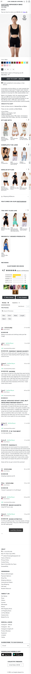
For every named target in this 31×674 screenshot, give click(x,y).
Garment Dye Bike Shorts (14, 188)
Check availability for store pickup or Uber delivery (14, 83)
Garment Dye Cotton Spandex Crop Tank (5, 139)
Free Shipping (5, 584)
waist (15, 315)
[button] (1, 1)
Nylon (25, 106)
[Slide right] (17, 55)
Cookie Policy (5, 562)
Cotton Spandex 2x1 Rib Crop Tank (24, 139)
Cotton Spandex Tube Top (14, 139)
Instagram (21, 201)
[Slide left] (14, 55)
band (4, 319)
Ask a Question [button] (23, 297)
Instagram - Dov (5, 626)
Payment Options (6, 576)
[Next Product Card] (29, 120)
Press (2, 598)
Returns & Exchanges (7, 574)
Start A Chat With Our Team (8, 564)
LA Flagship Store (6, 610)
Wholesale (4, 604)
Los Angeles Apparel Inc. (17, 672)
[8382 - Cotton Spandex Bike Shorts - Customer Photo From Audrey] (18, 287)
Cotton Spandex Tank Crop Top (14, 164)
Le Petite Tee (23, 163)
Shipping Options (6, 580)
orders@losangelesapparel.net (11, 556)
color (9, 315)
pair (10, 319)
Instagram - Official (6, 624)
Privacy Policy (5, 560)
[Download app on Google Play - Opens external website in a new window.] (18, 655)
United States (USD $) (14, 665)
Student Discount (6, 588)
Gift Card (3, 586)
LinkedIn (3, 635)
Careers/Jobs (4, 615)
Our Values (4, 596)
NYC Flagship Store (6, 608)
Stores (3, 606)
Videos (3, 600)
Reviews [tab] (4, 302)
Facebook (4, 633)
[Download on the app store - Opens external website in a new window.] (6, 655)
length (22, 315)
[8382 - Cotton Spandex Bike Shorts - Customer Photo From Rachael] (15, 292)
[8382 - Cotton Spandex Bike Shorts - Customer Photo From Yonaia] (6, 287)
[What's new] (26, 1)
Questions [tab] (15, 302)
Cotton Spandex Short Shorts (23, 188)
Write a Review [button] (9, 297)
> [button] (16, 530)
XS (2, 69)
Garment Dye (18, 106)
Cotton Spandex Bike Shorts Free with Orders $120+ (15, 230)
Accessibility (4, 566)
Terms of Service (5, 558)
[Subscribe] (28, 645)
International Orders (6, 582)
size (4, 315)
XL (14, 69)
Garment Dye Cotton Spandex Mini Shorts (5, 189)
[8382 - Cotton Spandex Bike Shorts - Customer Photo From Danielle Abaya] (12, 287)
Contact (3, 602)
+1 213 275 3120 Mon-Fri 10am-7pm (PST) (8, 552)
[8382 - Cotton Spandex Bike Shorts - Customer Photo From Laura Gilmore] (24, 287)
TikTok (3, 637)
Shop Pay (4, 578)
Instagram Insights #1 (7, 629)
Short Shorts (18, 109)
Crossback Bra (4, 163)
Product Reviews (6, 631)
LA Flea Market (5, 613)
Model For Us (5, 617)
